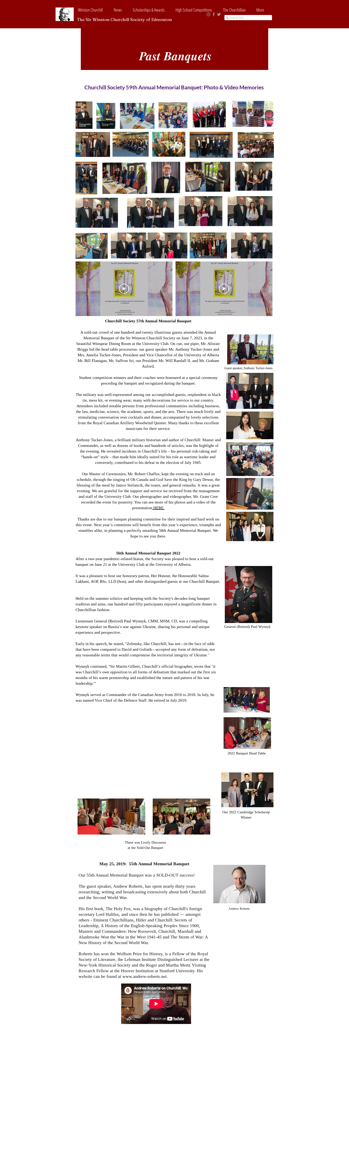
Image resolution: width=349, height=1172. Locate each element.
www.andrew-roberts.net (144, 976)
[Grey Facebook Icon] (213, 14)
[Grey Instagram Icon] (208, 14)
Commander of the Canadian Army (135, 694)
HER (156, 508)
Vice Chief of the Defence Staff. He (124, 700)
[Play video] (224, 289)
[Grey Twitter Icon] (219, 14)
